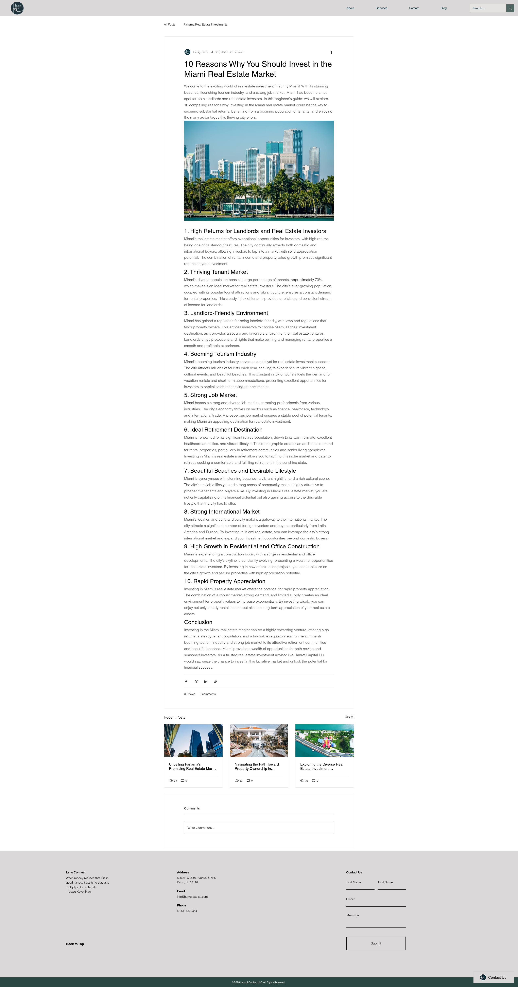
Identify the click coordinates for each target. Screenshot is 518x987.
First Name (353, 882)
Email (349, 899)
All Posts (169, 24)
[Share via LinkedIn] (206, 681)
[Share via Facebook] (186, 681)
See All (349, 716)
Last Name (385, 882)
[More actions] (331, 52)
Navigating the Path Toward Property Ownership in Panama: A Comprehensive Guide (257, 766)
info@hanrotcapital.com (192, 897)
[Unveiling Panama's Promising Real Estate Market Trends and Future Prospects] (193, 740)
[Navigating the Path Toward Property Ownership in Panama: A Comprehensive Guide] (259, 740)
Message (352, 915)
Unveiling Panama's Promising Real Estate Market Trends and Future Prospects (193, 766)
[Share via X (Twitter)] (196, 681)
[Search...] (510, 8)
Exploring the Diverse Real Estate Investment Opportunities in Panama (321, 766)
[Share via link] (216, 681)
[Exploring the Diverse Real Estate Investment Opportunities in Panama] (324, 740)
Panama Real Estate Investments (205, 24)
